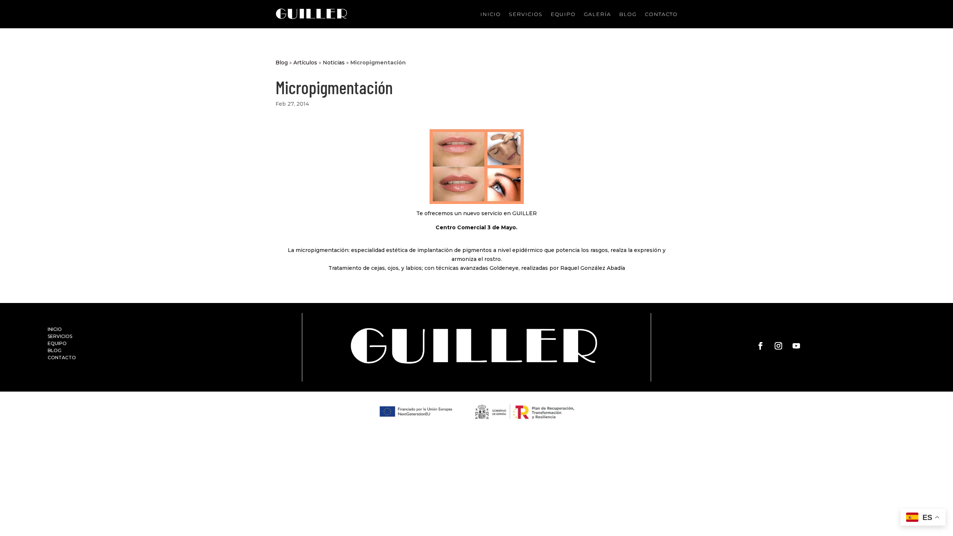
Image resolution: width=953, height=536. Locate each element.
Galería (597, 14)
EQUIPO (57, 343)
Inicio (490, 14)
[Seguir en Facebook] (760, 345)
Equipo (563, 14)
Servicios (525, 14)
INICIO (55, 329)
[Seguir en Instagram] (778, 345)
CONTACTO (62, 357)
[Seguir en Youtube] (796, 345)
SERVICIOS (60, 336)
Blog (628, 14)
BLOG (54, 350)
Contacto (661, 14)
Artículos (305, 62)
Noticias (334, 62)
